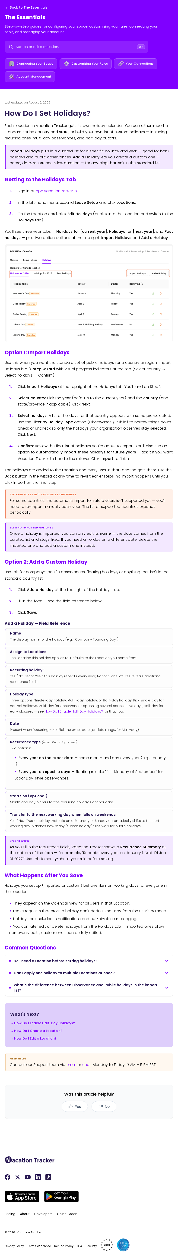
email (71, 1064)
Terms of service (39, 1246)
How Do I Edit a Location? (35, 1038)
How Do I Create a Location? (38, 1030)
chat (86, 1064)
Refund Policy (63, 1246)
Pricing (10, 1214)
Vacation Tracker (29, 1232)
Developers (43, 1214)
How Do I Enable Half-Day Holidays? (74, 711)
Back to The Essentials (29, 7)
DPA (79, 1246)
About (25, 1214)
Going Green (67, 1214)
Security (91, 1246)
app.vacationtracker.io (56, 191)
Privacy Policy (14, 1246)
